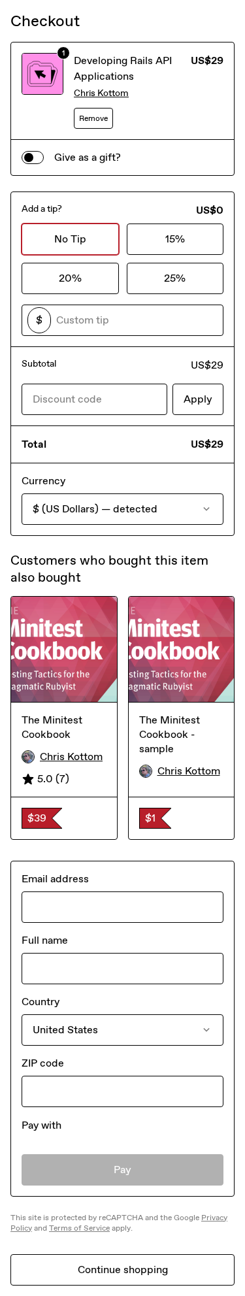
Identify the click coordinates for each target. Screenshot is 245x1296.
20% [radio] (70, 278)
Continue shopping (123, 1269)
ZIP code (43, 1063)
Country (40, 1001)
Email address (55, 878)
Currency (43, 480)
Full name (45, 940)
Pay (122, 1169)
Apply (198, 399)
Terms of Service (79, 1228)
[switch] (33, 157)
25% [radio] (175, 278)
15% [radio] (175, 239)
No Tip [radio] (70, 239)
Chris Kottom (101, 93)
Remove (93, 118)
